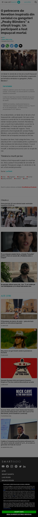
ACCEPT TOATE (19, 512)
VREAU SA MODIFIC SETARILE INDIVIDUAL (19, 514)
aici (14, 495)
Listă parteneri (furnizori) (7, 508)
